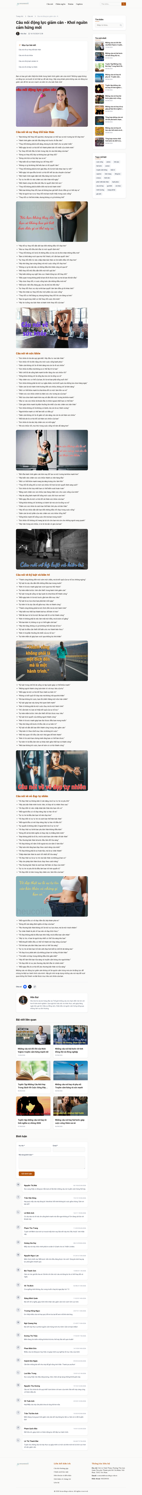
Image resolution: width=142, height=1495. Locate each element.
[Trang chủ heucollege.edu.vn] (22, 4)
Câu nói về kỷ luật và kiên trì (28, 61)
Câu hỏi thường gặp (61, 1468)
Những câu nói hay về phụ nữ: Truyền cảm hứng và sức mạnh (113, 77)
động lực (117, 174)
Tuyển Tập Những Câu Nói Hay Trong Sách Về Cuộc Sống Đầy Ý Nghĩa (32, 1087)
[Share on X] (30, 986)
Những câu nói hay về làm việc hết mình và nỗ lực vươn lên (113, 130)
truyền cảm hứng (101, 170)
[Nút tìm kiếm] (123, 4)
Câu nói (50, 4)
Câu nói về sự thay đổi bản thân (30, 50)
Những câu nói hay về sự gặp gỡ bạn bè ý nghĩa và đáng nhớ (114, 109)
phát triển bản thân (102, 182)
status (98, 178)
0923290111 (105, 1479)
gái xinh (98, 194)
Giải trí (113, 170)
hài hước (99, 166)
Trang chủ (19, 16)
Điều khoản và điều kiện (62, 1475)
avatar (107, 166)
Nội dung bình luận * (26, 1155)
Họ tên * (22, 1146)
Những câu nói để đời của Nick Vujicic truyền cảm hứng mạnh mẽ (113, 45)
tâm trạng (108, 174)
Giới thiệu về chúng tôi (62, 1479)
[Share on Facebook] (25, 986)
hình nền (107, 178)
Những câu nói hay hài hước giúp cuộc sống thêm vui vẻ (113, 98)
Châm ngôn (60, 4)
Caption (79, 4)
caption (98, 174)
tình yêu (116, 162)
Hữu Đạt (23, 34)
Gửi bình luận (26, 1174)
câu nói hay (100, 186)
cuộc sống (99, 162)
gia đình (109, 186)
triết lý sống (100, 190)
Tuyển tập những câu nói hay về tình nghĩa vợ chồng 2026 (113, 87)
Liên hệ (56, 1483)
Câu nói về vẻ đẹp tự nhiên (28, 67)
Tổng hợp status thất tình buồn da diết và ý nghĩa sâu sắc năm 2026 (114, 141)
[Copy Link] (34, 986)
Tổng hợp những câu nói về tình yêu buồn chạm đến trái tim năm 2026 (114, 119)
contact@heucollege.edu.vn (107, 1476)
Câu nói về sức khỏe (26, 55)
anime (108, 162)
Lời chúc (118, 186)
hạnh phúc (115, 182)
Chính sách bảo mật (61, 1472)
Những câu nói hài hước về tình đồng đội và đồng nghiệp (113, 55)
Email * (55, 1146)
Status (70, 4)
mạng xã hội (111, 190)
